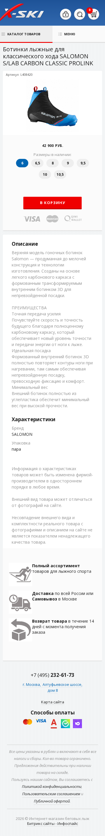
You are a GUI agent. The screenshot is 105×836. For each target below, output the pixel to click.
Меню (69, 34)
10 (45, 174)
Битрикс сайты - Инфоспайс (52, 823)
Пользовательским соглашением (51, 793)
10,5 (60, 174)
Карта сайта (52, 702)
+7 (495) (52, 675)
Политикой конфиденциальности (51, 786)
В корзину (52, 202)
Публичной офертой (52, 801)
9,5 (82, 163)
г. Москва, (32, 684)
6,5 (37, 163)
